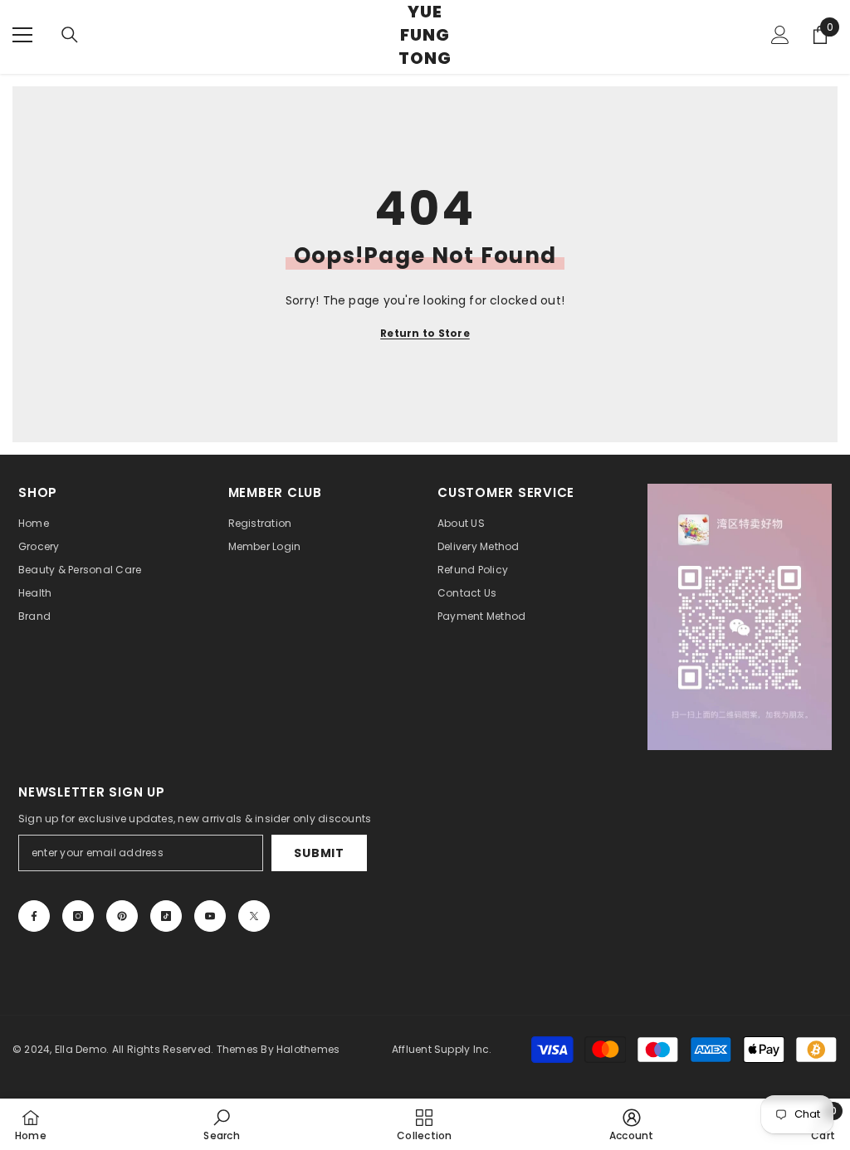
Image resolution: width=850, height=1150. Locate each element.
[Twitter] (254, 916)
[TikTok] (166, 916)
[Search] (70, 35)
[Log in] (780, 35)
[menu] (22, 35)
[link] (221, 1124)
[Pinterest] (122, 916)
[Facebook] (34, 916)
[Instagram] (78, 916)
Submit (319, 853)
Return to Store (425, 333)
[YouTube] (210, 916)
